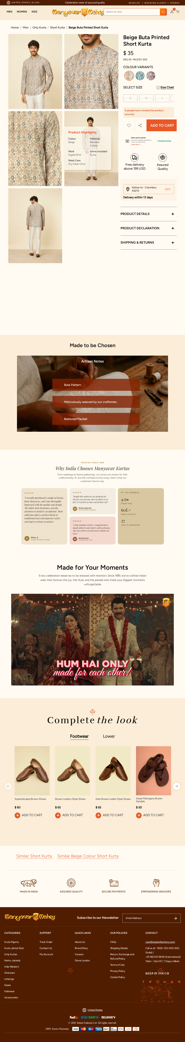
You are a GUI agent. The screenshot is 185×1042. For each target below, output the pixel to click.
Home (15, 27)
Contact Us (46, 948)
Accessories (11, 997)
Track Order (46, 942)
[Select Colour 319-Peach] (151, 76)
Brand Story (81, 948)
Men (26, 27)
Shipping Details (119, 948)
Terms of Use (117, 964)
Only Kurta (39, 27)
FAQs (113, 942)
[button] (9, 12)
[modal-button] (148, 139)
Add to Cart (162, 125)
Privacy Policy (117, 971)
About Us (80, 942)
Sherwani (9, 972)
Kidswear (9, 991)
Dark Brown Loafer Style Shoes (113, 799)
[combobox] (135, 12)
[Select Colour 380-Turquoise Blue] (140, 76)
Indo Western (11, 966)
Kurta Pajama (11, 942)
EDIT (168, 189)
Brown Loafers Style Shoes (70, 799)
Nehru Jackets (12, 960)
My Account (46, 954)
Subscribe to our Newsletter (98, 918)
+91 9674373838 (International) (163, 956)
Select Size (133, 87)
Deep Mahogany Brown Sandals (149, 800)
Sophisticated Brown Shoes (30, 799)
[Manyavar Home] (78, 12)
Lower (109, 736)
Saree (7, 985)
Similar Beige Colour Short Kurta (88, 856)
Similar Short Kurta (34, 856)
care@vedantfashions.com (160, 942)
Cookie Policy (117, 977)
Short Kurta (57, 27)
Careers (79, 954)
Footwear (79, 736)
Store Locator (82, 960)
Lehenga (9, 979)
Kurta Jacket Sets (14, 948)
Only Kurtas (10, 954)
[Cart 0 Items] (178, 11)
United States (95, 1010)
